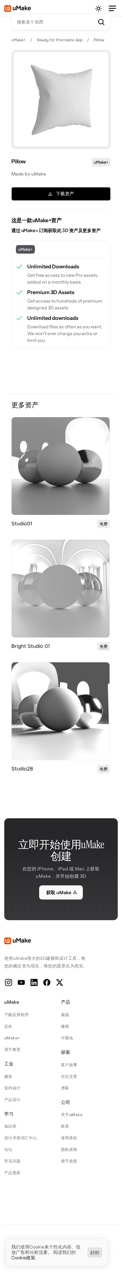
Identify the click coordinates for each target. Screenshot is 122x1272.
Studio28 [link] (22, 769)
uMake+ (18, 39)
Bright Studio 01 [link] (30, 646)
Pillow (99, 39)
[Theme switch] (98, 8)
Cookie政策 (23, 1258)
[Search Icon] (61, 21)
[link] (60, 466)
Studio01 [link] (21, 524)
